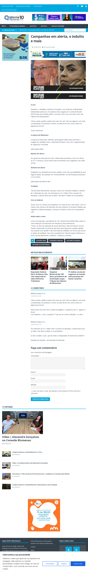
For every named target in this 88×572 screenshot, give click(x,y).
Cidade (33, 547)
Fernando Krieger (49, 47)
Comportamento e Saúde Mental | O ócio (27, 452)
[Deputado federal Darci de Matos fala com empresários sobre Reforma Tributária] (39, 263)
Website (33, 385)
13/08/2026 (17, 465)
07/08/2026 (17, 487)
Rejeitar (64, 564)
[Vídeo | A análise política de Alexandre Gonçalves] (6, 465)
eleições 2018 (41, 240)
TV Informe (7, 407)
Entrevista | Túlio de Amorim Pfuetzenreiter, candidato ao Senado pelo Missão (41, 474)
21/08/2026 (17, 454)
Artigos (44, 26)
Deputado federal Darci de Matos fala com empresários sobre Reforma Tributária (39, 276)
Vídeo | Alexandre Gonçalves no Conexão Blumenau (20, 438)
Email (33, 378)
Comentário (35, 356)
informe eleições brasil (41, 245)
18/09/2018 (37, 47)
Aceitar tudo (78, 564)
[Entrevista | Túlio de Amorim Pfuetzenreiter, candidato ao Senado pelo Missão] (6, 476)
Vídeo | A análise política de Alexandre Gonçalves (30, 463)
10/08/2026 (17, 476)
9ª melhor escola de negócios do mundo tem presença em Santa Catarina (76, 275)
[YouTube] (86, 6)
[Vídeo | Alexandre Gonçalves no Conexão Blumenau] (22, 422)
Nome (33, 372)
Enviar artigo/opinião (23, 6)
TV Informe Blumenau (17, 26)
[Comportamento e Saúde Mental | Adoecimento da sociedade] (6, 487)
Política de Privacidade (9, 10)
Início (4, 26)
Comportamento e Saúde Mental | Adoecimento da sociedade (34, 485)
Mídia (32, 550)
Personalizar (50, 564)
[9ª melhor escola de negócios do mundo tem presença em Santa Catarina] (77, 263)
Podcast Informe (57, 26)
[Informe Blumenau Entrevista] (76, 550)
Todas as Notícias (7, 6)
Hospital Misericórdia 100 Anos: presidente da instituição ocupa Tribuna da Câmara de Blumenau (58, 277)
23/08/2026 (7, 444)
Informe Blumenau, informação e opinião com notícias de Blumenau (42, 542)
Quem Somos (38, 6)
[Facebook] (78, 6)
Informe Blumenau (73, 240)
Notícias (33, 26)
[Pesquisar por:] (75, 30)
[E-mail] (82, 6)
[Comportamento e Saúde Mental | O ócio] (6, 454)
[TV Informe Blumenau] (68, 550)
